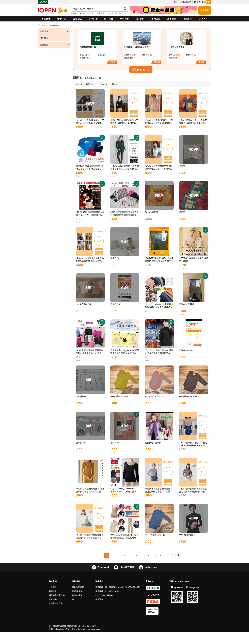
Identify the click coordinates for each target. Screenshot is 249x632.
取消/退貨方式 (78, 595)
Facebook (103, 567)
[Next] (172, 555)
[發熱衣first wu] (193, 333)
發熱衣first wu (186, 350)
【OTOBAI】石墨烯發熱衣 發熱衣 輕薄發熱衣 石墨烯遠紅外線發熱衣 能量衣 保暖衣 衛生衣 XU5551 (90, 213)
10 (161, 555)
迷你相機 (117, 13)
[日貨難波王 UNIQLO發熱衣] (142, 38)
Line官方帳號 (127, 567)
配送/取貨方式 (78, 591)
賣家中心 (43, 2)
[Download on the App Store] (177, 594)
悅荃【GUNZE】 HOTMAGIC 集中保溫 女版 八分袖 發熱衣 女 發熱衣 (124, 490)
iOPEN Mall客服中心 (104, 595)
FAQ (74, 599)
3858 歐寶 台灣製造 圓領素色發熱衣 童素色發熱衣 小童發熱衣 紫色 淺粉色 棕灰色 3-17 (89, 352)
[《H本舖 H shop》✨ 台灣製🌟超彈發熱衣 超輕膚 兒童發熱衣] (159, 287)
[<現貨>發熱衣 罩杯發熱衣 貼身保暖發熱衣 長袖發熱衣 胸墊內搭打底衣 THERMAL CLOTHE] (159, 149)
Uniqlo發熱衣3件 (83, 304)
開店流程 (99, 599)
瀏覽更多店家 (139, 69)
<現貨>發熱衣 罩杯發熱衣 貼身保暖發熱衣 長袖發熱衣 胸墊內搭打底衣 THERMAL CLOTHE (159, 167)
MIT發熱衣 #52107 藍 (155, 534)
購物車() (201, 2)
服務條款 (53, 591)
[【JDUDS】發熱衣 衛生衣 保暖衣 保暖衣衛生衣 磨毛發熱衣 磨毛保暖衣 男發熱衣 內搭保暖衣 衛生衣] (159, 333)
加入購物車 (134, 112)
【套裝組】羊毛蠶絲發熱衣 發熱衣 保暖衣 (193, 259)
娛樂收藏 (171, 18)
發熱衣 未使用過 (186, 304)
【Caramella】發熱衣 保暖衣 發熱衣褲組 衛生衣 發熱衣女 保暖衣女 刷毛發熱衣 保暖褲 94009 (124, 167)
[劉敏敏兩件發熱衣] (159, 426)
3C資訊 (140, 18)
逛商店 (112, 62)
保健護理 (187, 18)
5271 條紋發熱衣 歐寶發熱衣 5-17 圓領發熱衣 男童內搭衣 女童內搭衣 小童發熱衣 (124, 213)
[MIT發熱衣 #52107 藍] (159, 518)
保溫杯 (82, 13)
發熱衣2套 (80, 442)
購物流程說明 (78, 587)
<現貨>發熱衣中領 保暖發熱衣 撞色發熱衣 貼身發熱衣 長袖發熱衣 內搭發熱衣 (89, 536)
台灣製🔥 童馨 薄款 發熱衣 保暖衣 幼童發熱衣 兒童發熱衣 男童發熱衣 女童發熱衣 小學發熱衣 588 (90, 167)
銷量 (88, 84)
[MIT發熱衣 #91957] (193, 379)
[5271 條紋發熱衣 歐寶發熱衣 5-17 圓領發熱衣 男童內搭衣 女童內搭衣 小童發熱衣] (124, 195)
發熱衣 (182, 166)
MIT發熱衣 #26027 (154, 396)
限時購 (73, 13)
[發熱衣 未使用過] (193, 287)
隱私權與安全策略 (57, 595)
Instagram (150, 567)
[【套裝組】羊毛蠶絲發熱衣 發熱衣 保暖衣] (193, 241)
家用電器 (156, 18)
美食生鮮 (61, 18)
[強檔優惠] (163, 10)
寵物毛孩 (203, 18)
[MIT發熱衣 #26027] (159, 379)
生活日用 (93, 18)
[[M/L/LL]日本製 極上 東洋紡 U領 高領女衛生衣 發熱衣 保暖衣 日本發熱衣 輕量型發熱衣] (124, 518)
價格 (114, 84)
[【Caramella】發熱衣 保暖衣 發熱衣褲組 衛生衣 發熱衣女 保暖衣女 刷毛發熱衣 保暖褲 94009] (124, 149)
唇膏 (125, 13)
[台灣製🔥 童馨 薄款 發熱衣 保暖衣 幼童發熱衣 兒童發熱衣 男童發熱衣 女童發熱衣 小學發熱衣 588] (90, 149)
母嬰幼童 (77, 18)
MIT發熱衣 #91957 (188, 396)
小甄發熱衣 (81, 396)
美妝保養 (46, 18)
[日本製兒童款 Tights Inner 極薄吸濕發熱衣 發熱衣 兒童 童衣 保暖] (124, 333)
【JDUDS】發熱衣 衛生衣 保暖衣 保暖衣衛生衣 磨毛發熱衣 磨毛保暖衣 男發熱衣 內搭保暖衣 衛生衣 (159, 352)
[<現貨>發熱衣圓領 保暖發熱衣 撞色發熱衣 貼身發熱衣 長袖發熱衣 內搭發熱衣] (159, 472)
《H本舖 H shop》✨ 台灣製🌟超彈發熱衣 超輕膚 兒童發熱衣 (159, 305)
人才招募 (53, 599)
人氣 (77, 84)
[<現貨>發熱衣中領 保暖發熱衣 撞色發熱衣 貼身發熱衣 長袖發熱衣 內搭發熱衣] (90, 518)
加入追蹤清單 (125, 112)
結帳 (208, 2)
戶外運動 (124, 18)
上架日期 (101, 84)
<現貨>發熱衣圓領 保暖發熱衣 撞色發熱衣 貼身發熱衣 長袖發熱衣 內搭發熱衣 (158, 490)
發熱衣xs (114, 258)
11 (167, 555)
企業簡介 (53, 587)
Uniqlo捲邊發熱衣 (187, 534)
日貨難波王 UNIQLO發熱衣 (136, 47)
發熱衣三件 (115, 304)
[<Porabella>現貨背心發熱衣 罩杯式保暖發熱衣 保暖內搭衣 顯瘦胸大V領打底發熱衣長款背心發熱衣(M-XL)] (90, 241)
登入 (176, 2)
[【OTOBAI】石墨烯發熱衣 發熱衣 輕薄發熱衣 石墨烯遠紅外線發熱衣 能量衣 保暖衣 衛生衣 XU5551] (90, 195)
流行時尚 (108, 18)
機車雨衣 (91, 13)
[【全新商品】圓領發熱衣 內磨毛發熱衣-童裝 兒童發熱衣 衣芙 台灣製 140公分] (159, 241)
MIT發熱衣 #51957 (119, 396)
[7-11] (153, 589)
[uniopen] (153, 596)
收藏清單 (187, 2)
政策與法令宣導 (56, 603)
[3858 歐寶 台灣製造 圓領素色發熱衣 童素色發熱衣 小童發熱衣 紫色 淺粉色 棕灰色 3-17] (90, 333)
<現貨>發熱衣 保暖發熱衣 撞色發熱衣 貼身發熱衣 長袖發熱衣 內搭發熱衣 (90, 121)
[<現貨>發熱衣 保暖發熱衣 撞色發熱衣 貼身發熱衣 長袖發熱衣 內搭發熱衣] (124, 103)
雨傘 (109, 13)
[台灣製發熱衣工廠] (97, 38)
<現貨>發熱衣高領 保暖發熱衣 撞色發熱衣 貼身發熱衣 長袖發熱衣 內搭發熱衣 (193, 490)
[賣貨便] (153, 603)
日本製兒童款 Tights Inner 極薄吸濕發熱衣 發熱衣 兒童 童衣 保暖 (124, 352)
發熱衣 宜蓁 (115, 442)
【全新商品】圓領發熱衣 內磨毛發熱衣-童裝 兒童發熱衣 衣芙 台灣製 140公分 (159, 259)
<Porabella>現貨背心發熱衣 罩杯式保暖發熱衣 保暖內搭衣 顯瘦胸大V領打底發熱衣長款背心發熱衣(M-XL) (90, 259)
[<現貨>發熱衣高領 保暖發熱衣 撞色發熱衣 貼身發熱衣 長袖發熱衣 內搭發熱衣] (193, 472)
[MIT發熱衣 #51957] (124, 379)
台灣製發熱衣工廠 (88, 47)
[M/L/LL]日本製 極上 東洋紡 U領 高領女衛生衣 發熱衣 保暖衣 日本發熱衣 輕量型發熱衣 (124, 536)
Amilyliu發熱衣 (151, 212)
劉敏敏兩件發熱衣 (153, 442)
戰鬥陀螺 (101, 13)
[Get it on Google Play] (192, 594)
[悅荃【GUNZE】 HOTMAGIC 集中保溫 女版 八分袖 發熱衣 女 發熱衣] (124, 472)
